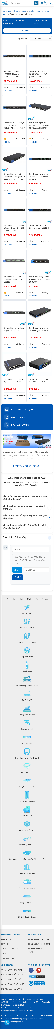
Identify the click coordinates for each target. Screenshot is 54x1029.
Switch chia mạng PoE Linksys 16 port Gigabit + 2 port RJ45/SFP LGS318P (14, 176)
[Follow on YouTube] (38, 970)
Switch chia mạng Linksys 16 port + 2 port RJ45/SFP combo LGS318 (14, 228)
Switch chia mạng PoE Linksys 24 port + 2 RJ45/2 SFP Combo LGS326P (39, 125)
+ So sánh (8, 91)
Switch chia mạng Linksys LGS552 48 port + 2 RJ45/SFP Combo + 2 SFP (14, 125)
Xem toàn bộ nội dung (26, 466)
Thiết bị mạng (20, 11)
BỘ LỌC (28, 30)
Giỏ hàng (45, 3)
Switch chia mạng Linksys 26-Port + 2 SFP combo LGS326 (39, 176)
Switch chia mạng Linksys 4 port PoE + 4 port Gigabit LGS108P (39, 279)
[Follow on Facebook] (31, 970)
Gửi (19, 577)
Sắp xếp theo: (23, 39)
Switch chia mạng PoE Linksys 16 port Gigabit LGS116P (13, 279)
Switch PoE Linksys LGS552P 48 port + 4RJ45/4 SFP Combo (12, 74)
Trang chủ (6, 11)
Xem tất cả (42, 599)
